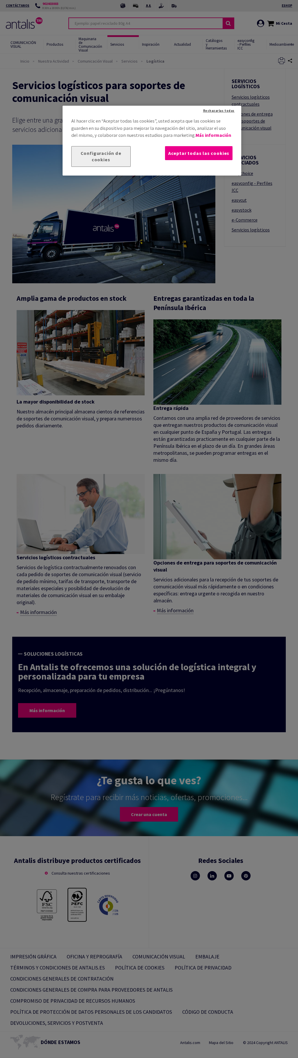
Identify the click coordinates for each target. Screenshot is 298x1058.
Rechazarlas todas (219, 111)
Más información (213, 135)
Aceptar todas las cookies (198, 153)
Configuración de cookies (101, 156)
